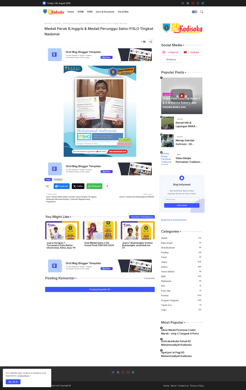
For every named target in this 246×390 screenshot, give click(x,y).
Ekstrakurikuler (181, 247)
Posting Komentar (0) (99, 289)
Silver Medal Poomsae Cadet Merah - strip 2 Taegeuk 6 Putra (180, 332)
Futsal (181, 257)
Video (181, 310)
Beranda (48, 23)
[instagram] (198, 3)
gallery (181, 267)
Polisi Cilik (181, 291)
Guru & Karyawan (105, 11)
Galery (181, 262)
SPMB (80, 11)
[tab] (71, 11)
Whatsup (171, 59)
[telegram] (203, 3)
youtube (194, 52)
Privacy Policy (197, 385)
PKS (181, 286)
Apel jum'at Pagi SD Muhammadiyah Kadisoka (176, 354)
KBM (89, 11)
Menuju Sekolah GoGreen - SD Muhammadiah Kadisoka (185, 142)
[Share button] (107, 186)
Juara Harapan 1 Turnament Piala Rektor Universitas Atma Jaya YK (61, 245)
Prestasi (57, 23)
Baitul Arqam (181, 243)
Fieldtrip (181, 252)
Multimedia (181, 281)
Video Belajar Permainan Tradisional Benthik (189, 160)
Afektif (181, 238)
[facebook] (183, 3)
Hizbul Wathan (181, 271)
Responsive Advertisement (173, 220)
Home (71, 11)
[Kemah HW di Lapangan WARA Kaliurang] (167, 123)
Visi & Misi (123, 11)
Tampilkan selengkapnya (142, 217)
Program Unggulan (181, 300)
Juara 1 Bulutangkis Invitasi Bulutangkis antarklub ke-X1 (137, 245)
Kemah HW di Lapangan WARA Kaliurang (185, 124)
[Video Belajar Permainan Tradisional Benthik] (167, 158)
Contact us (183, 385)
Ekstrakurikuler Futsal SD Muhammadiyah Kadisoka (176, 343)
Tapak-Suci (181, 305)
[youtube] (193, 3)
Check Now (23, 375)
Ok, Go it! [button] (13, 382)
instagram (173, 52)
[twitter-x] (188, 3)
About (174, 385)
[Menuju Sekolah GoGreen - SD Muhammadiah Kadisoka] (167, 140)
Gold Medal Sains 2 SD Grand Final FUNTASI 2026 (99, 244)
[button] (194, 11)
